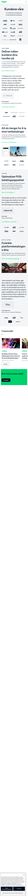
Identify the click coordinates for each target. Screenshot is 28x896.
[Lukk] (24, 874)
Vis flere (5, 364)
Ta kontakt (6, 380)
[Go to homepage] (4, 2)
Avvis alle (19, 888)
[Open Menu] (26, 2)
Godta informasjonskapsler (6, 889)
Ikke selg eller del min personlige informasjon (13, 893)
